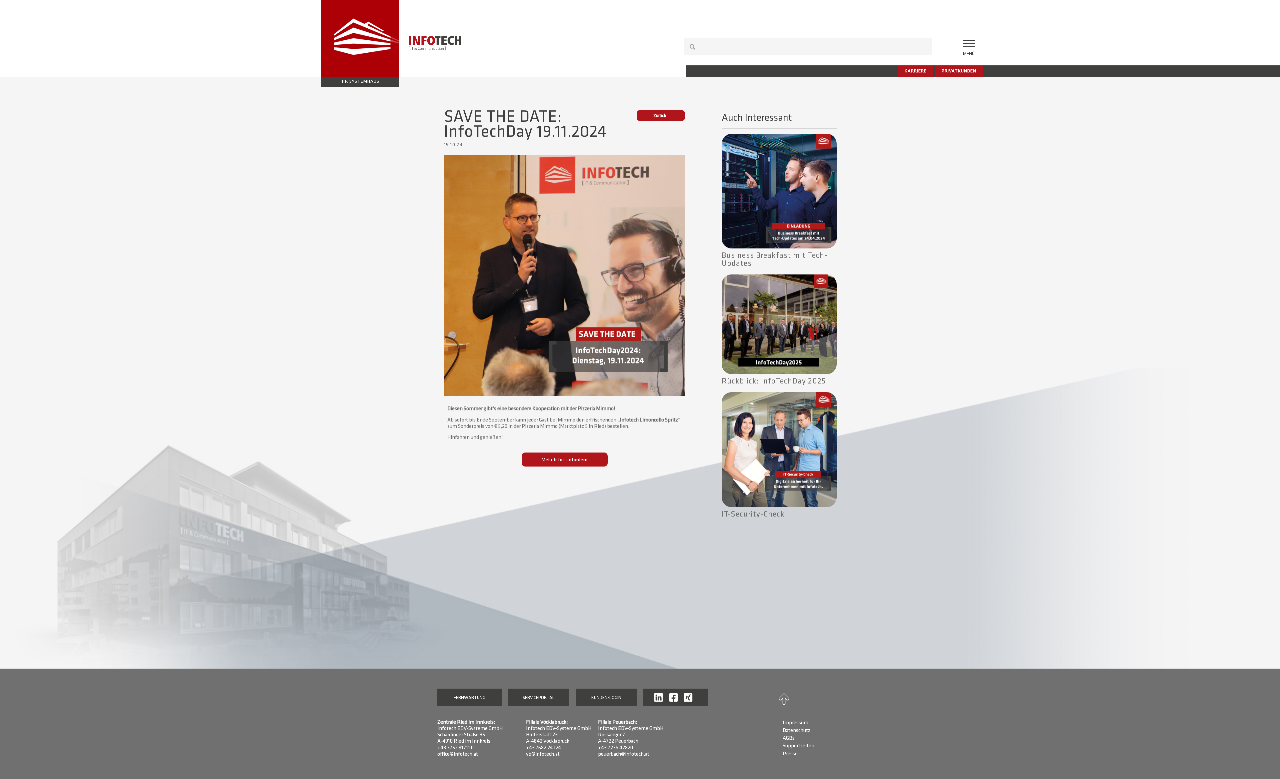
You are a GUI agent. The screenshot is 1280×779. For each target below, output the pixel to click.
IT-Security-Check (753, 515)
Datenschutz (796, 730)
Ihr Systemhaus (360, 81)
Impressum (795, 723)
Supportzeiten (798, 746)
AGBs (789, 738)
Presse (790, 754)
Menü (969, 53)
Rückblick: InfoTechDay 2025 (774, 381)
